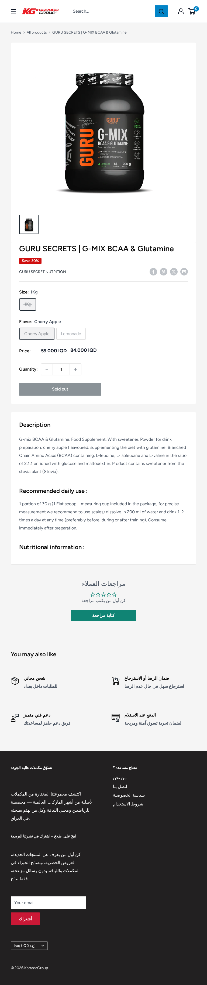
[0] (191, 11)
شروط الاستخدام (128, 804)
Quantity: (28, 369)
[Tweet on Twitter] (174, 271)
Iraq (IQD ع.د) (25, 945)
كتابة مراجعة (103, 615)
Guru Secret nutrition (42, 272)
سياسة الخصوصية (129, 795)
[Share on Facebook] (153, 271)
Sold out (60, 389)
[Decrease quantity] (47, 369)
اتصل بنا (120, 786)
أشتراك (25, 918)
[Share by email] (184, 271)
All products (37, 32)
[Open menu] (13, 11)
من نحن (120, 777)
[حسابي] (181, 11)
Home (16, 32)
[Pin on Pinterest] (163, 271)
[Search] (161, 11)
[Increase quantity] (75, 369)
